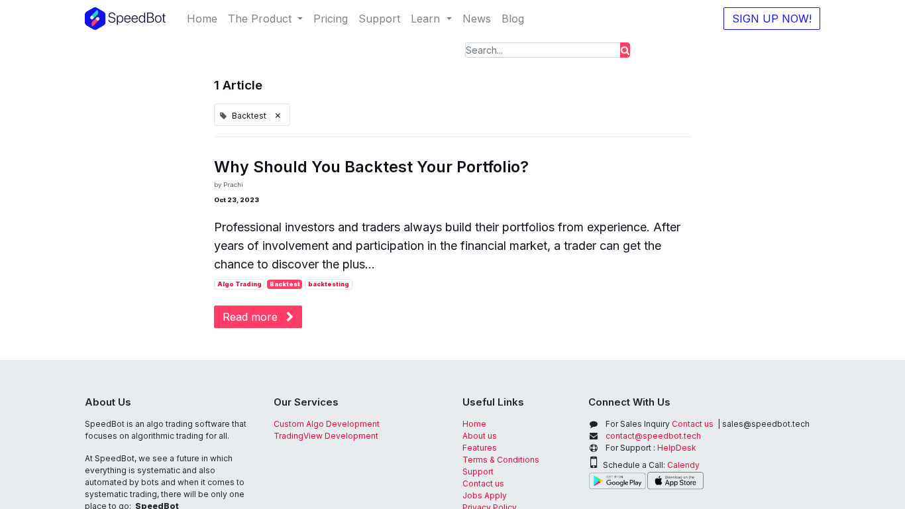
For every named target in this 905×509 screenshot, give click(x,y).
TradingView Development (326, 436)
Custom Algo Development (327, 424)
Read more (252, 316)
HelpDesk (676, 448)
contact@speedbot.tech (653, 436)
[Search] (625, 50)
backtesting (328, 284)
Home (474, 424)
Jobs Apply (484, 495)
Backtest (285, 284)
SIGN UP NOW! (772, 18)
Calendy (683, 465)
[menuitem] (202, 18)
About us (479, 436)
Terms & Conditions (500, 460)
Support (478, 472)
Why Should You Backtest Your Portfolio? (371, 167)
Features (480, 448)
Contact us (483, 483)
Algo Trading (239, 284)
